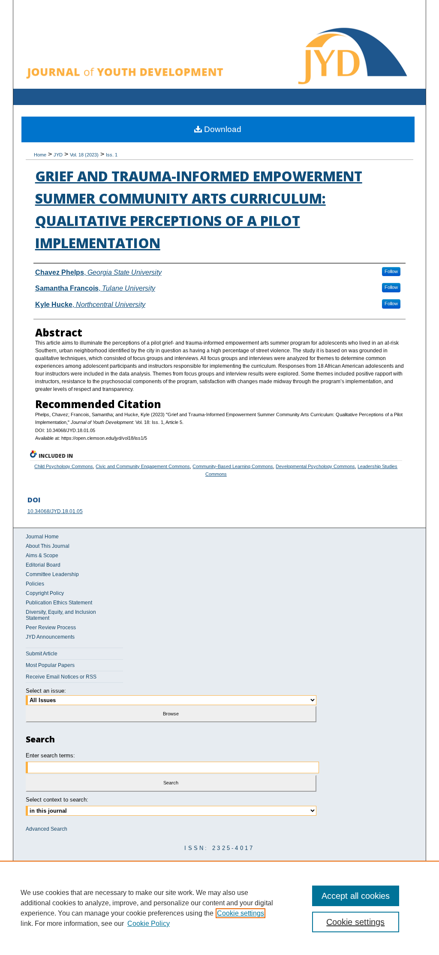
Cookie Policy (148, 923)
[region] (219, 908)
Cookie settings (240, 913)
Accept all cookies (356, 896)
